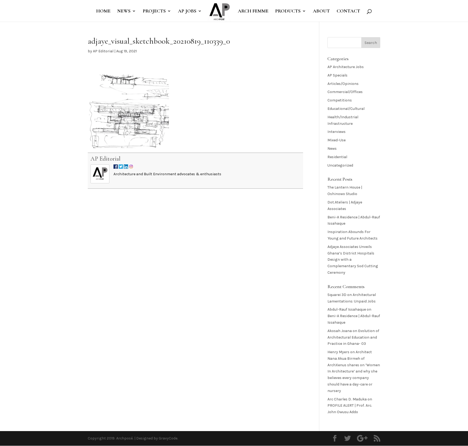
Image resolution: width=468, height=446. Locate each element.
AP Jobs (187, 11)
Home (103, 11)
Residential (337, 157)
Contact (348, 11)
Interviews (336, 131)
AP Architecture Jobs (345, 67)
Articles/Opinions (343, 83)
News (124, 11)
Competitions (339, 100)
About (321, 11)
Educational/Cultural (346, 108)
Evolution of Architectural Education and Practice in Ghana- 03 (353, 337)
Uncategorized (340, 165)
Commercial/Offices (345, 92)
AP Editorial (103, 51)
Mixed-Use (336, 140)
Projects (154, 11)
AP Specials (337, 75)
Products (288, 11)
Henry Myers (338, 352)
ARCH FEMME (253, 11)
